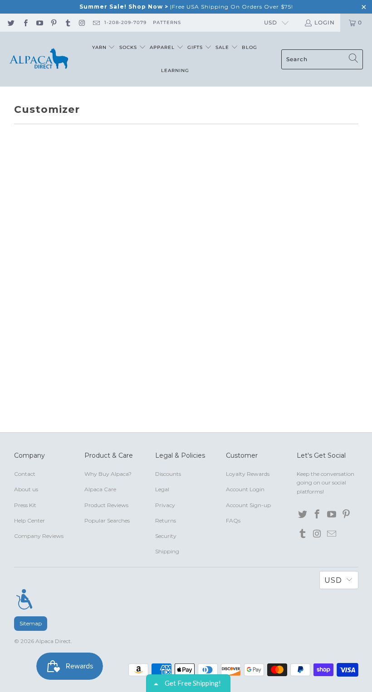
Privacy (165, 505)
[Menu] (24, 599)
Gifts (196, 47)
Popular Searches (107, 520)
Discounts (168, 473)
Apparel (163, 47)
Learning (175, 70)
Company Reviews (39, 535)
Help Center (29, 520)
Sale (223, 47)
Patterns (167, 22)
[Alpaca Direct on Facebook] (25, 22)
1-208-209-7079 (125, 22)
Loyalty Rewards (247, 473)
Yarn (100, 47)
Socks (129, 47)
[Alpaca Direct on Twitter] (11, 22)
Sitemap (31, 623)
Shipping (167, 551)
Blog (249, 47)
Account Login (245, 489)
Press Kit (25, 505)
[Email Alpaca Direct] (96, 22)
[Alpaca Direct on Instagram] (81, 22)
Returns (165, 520)
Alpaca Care (100, 489)
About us (26, 489)
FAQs (233, 520)
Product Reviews (106, 505)
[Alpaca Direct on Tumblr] (67, 22)
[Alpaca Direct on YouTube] (39, 22)
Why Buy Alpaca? (108, 473)
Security (165, 535)
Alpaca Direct (53, 641)
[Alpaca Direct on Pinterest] (53, 22)
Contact (24, 473)
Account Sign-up (248, 505)
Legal (162, 489)
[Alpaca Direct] (38, 59)
